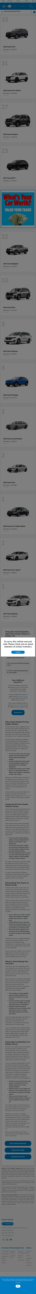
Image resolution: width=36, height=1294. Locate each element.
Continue (18, 652)
